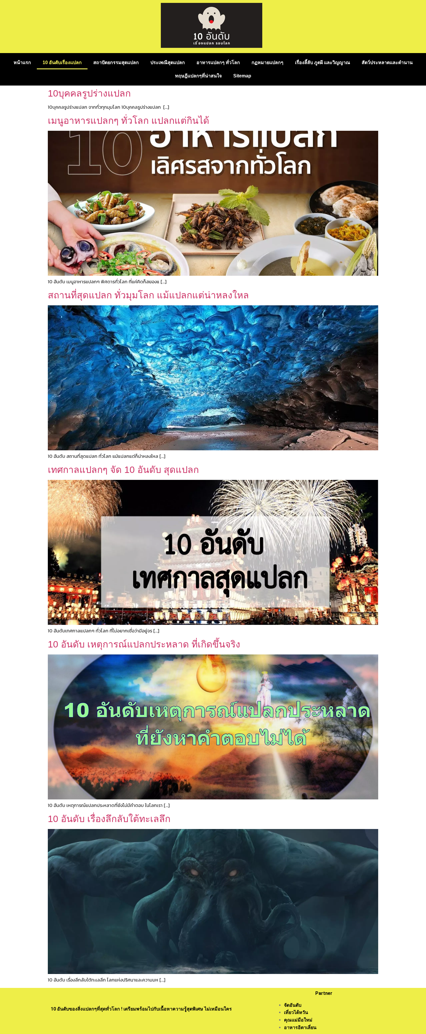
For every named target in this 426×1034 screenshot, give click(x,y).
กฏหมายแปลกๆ (267, 62)
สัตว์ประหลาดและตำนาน (387, 62)
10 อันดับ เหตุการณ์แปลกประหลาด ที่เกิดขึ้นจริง (144, 644)
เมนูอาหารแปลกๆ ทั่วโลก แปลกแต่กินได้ (128, 120)
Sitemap (242, 75)
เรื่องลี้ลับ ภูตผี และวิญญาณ (322, 62)
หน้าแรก (22, 62)
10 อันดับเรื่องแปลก (62, 62)
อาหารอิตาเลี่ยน (300, 1027)
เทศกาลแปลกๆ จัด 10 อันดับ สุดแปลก (123, 470)
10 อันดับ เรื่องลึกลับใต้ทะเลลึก (109, 819)
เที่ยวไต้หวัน (296, 1012)
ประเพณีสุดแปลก (167, 62)
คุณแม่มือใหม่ (298, 1020)
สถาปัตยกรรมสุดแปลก (116, 62)
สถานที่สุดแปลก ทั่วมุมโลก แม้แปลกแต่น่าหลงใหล (148, 295)
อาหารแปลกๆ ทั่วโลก (218, 62)
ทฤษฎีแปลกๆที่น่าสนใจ (198, 75)
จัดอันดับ (292, 1005)
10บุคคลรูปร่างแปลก (89, 93)
